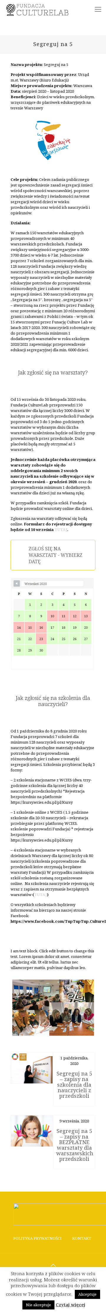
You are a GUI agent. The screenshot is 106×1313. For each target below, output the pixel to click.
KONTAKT (81, 1238)
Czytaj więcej (70, 1304)
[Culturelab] (39, 8)
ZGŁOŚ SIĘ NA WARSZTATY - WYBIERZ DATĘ (55, 555)
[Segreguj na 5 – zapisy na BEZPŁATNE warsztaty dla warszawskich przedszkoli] (32, 1131)
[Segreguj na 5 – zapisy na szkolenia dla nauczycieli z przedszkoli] (32, 1068)
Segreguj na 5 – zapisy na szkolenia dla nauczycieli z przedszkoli (74, 1084)
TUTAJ (60, 529)
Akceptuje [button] (87, 1294)
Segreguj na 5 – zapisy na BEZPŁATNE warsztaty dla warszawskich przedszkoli (74, 1144)
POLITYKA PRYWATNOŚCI (37, 1238)
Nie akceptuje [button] (38, 1304)
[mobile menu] (98, 9)
